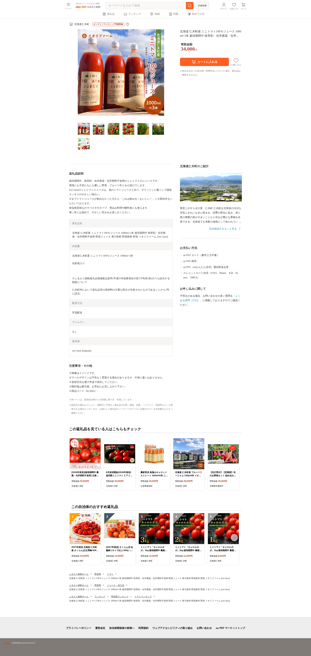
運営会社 (100, 627)
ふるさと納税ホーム (79, 574)
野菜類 (97, 574)
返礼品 (111, 14)
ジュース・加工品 (115, 585)
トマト (110, 574)
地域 (157, 14)
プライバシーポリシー (78, 627)
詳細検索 (202, 5)
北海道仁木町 (81, 24)
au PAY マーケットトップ (230, 627)
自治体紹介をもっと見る (223, 228)
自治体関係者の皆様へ (121, 627)
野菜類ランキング (120, 596)
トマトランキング (143, 596)
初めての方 (198, 14)
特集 (175, 14)
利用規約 (143, 627)
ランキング (134, 14)
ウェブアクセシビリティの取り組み (172, 627)
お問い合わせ (204, 627)
